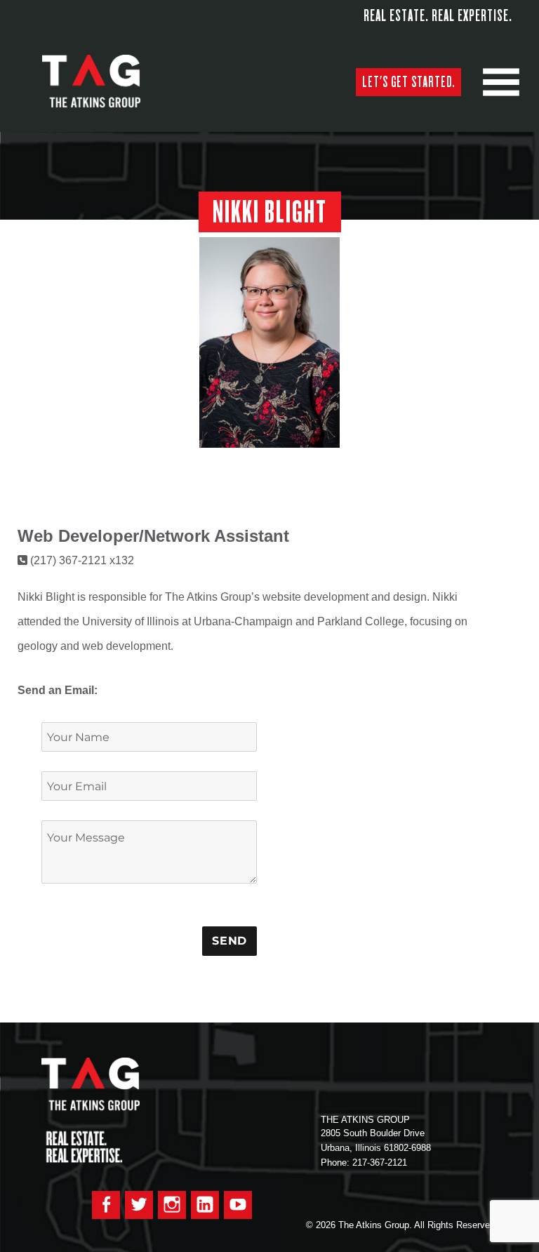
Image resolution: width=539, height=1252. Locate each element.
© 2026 (320, 1225)
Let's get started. (408, 82)
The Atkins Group (101, 82)
